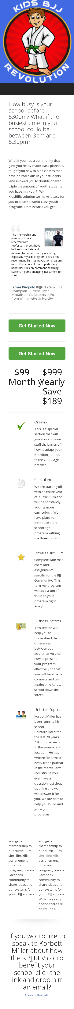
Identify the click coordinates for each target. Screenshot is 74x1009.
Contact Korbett (37, 995)
